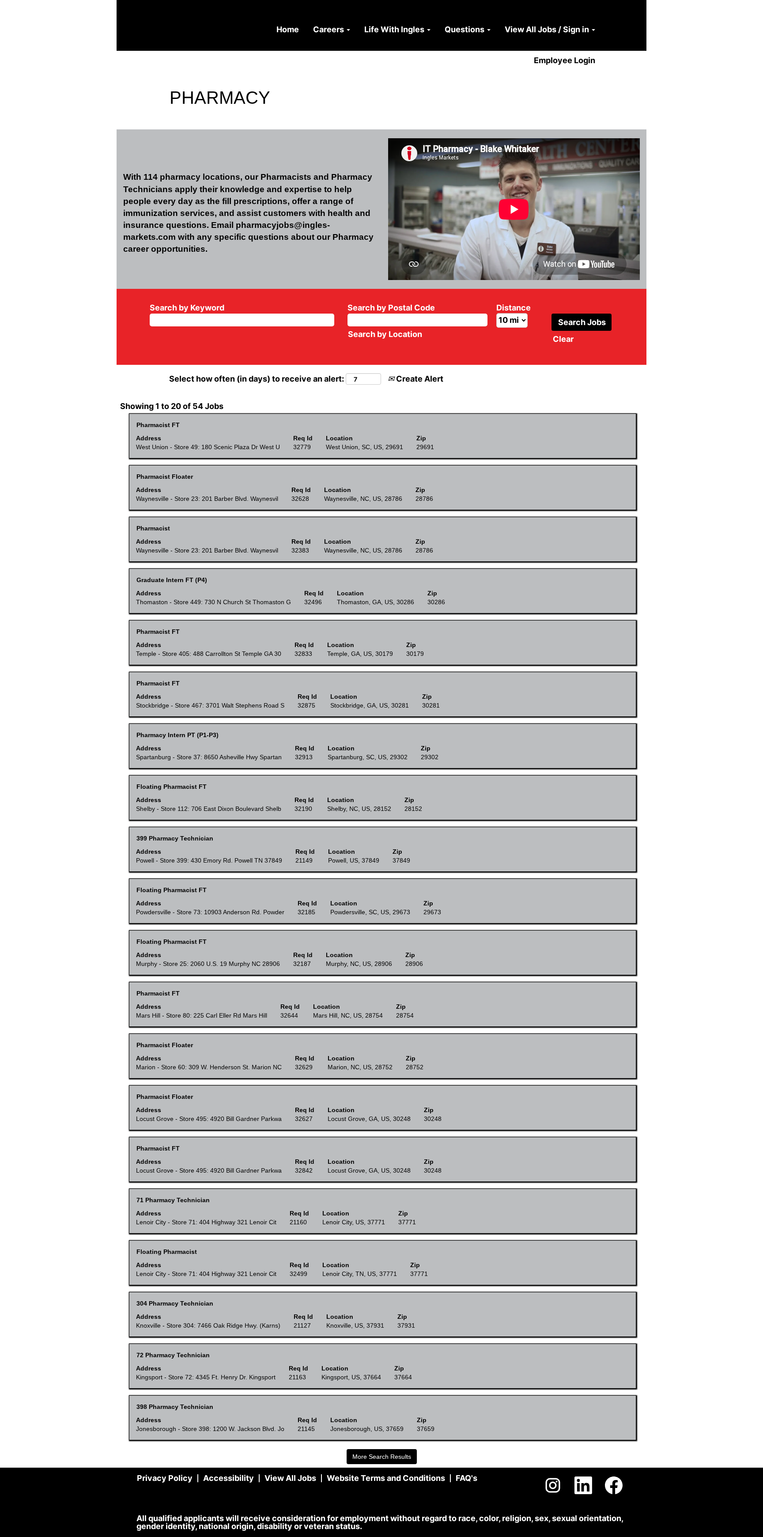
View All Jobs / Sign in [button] (548, 29)
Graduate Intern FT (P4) (171, 579)
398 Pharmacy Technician (174, 1406)
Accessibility (228, 1478)
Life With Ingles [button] (395, 29)
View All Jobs (290, 1478)
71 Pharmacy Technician (173, 1200)
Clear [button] (563, 339)
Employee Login (564, 60)
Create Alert (418, 378)
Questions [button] (465, 29)
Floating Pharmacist (166, 1251)
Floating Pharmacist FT (171, 786)
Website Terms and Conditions (386, 1478)
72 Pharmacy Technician (173, 1355)
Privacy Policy (165, 1478)
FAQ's (466, 1478)
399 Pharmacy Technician (174, 838)
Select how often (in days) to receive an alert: (256, 378)
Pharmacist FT (158, 424)
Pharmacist (153, 528)
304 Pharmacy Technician (174, 1303)
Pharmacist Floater (164, 476)
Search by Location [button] (385, 334)
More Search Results (381, 1456)
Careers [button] (329, 29)
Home (287, 29)
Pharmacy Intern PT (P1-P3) (177, 734)
